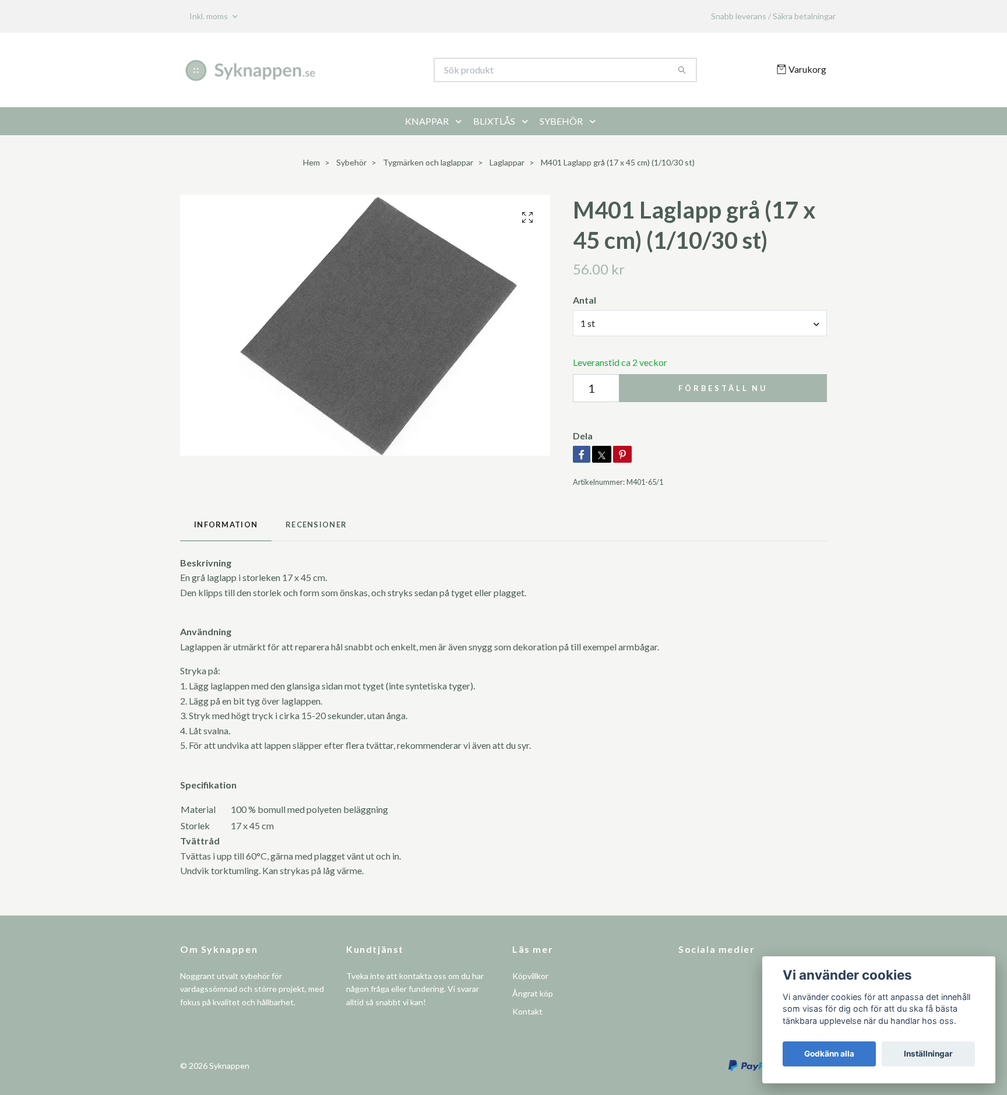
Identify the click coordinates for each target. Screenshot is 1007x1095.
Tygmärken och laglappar (428, 162)
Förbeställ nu (722, 388)
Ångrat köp (532, 993)
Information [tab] (226, 524)
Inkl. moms (209, 16)
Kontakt (527, 1011)
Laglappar (507, 162)
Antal (584, 299)
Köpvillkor (530, 976)
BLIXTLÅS (494, 120)
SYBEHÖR (561, 120)
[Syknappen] (342, 70)
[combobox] (700, 323)
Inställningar (928, 1053)
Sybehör (351, 162)
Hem (311, 162)
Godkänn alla (829, 1053)
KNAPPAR (427, 120)
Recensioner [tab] (316, 524)
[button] (461, 121)
